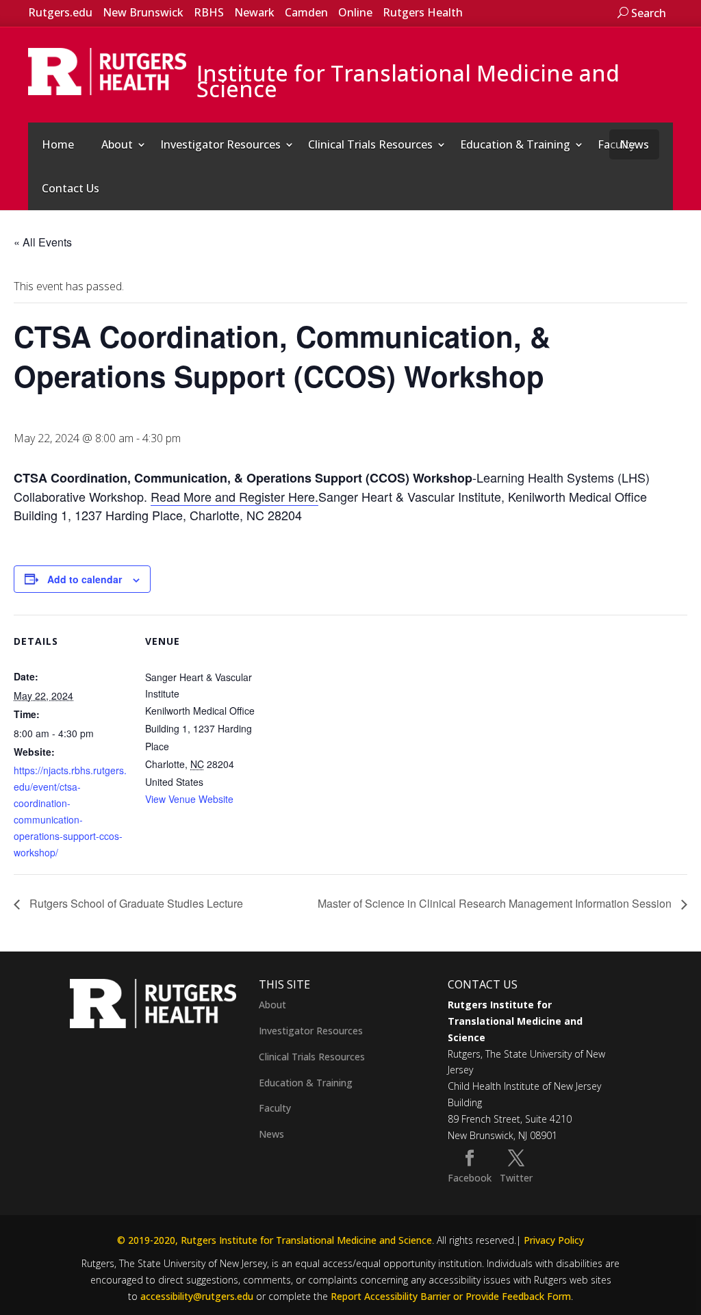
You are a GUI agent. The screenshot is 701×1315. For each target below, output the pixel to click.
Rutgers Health (423, 12)
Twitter (516, 1177)
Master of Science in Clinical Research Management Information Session (496, 903)
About (117, 144)
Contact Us (70, 188)
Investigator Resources (220, 144)
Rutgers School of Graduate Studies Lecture (135, 903)
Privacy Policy (554, 1240)
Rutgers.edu (60, 12)
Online (355, 12)
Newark (254, 12)
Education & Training (515, 144)
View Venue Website (189, 799)
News (634, 144)
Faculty (275, 1107)
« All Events (43, 242)
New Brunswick (143, 12)
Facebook (470, 1177)
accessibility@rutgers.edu (196, 1296)
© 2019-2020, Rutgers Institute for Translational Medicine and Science (274, 1240)
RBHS (209, 12)
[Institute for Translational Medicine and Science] (107, 70)
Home (58, 144)
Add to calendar (84, 579)
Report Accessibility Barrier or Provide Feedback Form (451, 1296)
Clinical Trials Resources (370, 144)
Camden (306, 12)
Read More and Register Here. (234, 496)
